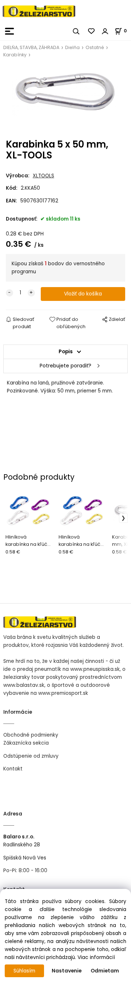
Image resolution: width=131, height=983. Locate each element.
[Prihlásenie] (105, 31)
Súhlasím (24, 970)
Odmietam (105, 970)
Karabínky (15, 55)
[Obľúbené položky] (92, 31)
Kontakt (13, 768)
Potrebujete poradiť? (65, 365)
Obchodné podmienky (30, 735)
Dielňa (72, 47)
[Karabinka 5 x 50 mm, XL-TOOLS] (65, 99)
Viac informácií (96, 957)
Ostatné (95, 47)
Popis (66, 351)
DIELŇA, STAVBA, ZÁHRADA (31, 47)
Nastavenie (67, 970)
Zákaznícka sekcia (26, 743)
